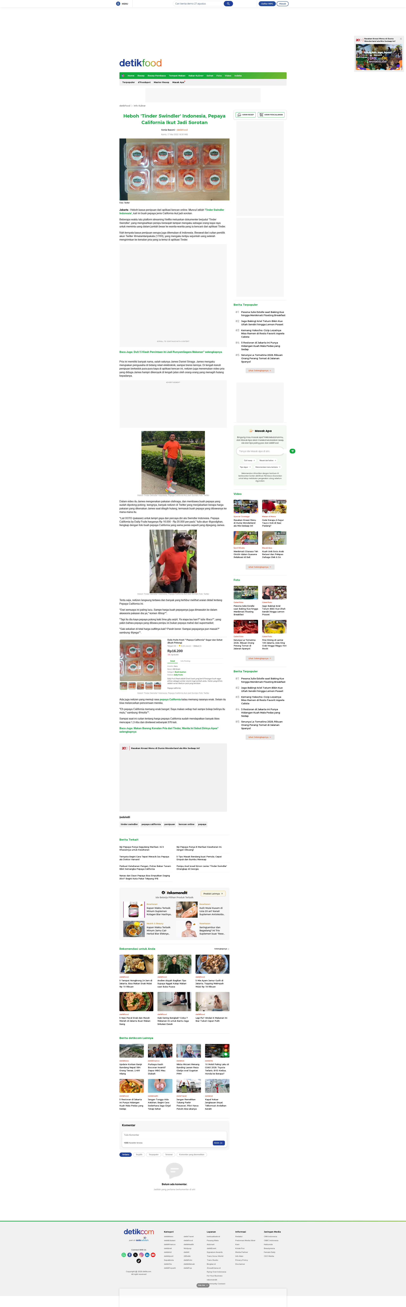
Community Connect (216, 1284)
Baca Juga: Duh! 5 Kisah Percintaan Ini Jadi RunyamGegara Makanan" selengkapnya (170, 352)
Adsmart (210, 1244)
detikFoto (188, 1260)
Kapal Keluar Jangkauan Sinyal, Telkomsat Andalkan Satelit (215, 1104)
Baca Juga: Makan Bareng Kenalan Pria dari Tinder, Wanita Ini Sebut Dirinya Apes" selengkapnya (169, 730)
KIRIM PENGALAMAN (274, 115)
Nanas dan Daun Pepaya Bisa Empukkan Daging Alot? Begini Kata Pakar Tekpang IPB (144, 877)
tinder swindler (129, 824)
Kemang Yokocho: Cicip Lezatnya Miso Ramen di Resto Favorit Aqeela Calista (262, 333)
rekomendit (212, 1280)
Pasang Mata (213, 1240)
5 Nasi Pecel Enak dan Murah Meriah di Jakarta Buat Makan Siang (134, 1021)
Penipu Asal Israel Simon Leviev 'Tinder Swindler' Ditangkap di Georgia (202, 867)
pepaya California (170, 699)
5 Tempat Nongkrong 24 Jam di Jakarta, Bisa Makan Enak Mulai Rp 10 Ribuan (135, 983)
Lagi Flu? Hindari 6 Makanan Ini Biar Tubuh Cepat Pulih (211, 1019)
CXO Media (269, 1256)
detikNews (168, 1236)
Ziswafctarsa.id (214, 1268)
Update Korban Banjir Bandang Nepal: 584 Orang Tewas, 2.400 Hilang (130, 1069)
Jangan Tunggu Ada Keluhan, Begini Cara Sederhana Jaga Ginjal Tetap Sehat (159, 1104)
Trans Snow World (215, 1256)
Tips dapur (244, 467)
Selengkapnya (221, 949)
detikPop (188, 1268)
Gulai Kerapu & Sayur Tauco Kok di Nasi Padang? (273, 523)
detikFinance (169, 1244)
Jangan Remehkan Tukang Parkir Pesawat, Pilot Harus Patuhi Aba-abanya (188, 1104)
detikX (186, 1252)
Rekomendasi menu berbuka (266, 467)
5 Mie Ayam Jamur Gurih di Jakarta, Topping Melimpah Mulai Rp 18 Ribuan (210, 983)
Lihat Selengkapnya (258, 370)
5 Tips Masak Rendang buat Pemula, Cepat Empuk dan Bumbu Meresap (199, 858)
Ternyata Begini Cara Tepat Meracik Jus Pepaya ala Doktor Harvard (144, 858)
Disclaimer (240, 1264)
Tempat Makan (177, 75)
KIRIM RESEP (248, 115)
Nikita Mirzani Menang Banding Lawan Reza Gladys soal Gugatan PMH (188, 1069)
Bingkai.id (211, 1264)
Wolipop (187, 1248)
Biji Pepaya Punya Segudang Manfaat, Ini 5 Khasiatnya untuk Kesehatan (141, 848)
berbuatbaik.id (213, 1236)
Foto (219, 75)
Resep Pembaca (157, 75)
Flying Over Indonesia (216, 1272)
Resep (141, 75)
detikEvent (211, 1248)
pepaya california (151, 824)
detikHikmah (189, 1264)
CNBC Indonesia (271, 1240)
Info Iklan (239, 1256)
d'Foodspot (144, 82)
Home (131, 75)
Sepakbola (169, 1260)
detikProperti (170, 1268)
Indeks (238, 75)
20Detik (187, 1256)
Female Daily (269, 1252)
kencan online (186, 824)
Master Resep (161, 82)
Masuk (282, 3)
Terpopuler (128, 82)
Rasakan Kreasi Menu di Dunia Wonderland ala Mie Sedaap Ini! (165, 748)
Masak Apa (178, 82)
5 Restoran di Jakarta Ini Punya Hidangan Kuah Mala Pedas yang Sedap (131, 1104)
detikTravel (189, 1236)
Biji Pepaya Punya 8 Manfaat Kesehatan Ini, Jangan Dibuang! (199, 848)
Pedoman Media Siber (245, 1240)
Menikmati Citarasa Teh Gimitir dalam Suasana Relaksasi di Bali (246, 554)
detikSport (168, 1256)
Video (228, 75)
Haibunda (268, 1244)
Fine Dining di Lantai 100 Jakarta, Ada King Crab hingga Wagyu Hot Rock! (274, 644)
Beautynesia (269, 1248)
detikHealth (189, 1244)
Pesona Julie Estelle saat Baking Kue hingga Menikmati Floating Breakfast (263, 314)
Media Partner (241, 1252)
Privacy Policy (241, 1260)
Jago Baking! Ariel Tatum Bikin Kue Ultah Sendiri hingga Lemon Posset (262, 323)
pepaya (202, 824)
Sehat (210, 75)
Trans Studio (212, 1260)
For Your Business (215, 1276)
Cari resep (248, 460)
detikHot (168, 1252)
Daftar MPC (267, 3)
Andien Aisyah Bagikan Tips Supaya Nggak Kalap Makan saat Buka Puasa (171, 983)
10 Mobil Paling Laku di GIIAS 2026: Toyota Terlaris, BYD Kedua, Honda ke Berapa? (217, 1069)
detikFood (124, 105)
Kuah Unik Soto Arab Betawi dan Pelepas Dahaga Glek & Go (273, 554)
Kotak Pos (240, 1248)
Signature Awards (215, 1252)
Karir (237, 1244)
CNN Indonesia (270, 1236)
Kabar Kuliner (196, 75)
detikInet (168, 1248)
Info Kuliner (140, 105)
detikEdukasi (169, 1240)
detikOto (168, 1264)
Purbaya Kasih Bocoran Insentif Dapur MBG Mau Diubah (156, 1069)
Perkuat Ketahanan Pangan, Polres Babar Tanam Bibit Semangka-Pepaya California (145, 867)
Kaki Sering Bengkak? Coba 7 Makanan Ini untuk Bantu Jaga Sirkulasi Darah (173, 1021)
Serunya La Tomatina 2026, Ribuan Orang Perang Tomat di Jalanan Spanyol (262, 358)
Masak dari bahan (266, 460)
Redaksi (238, 1236)
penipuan (169, 824)
